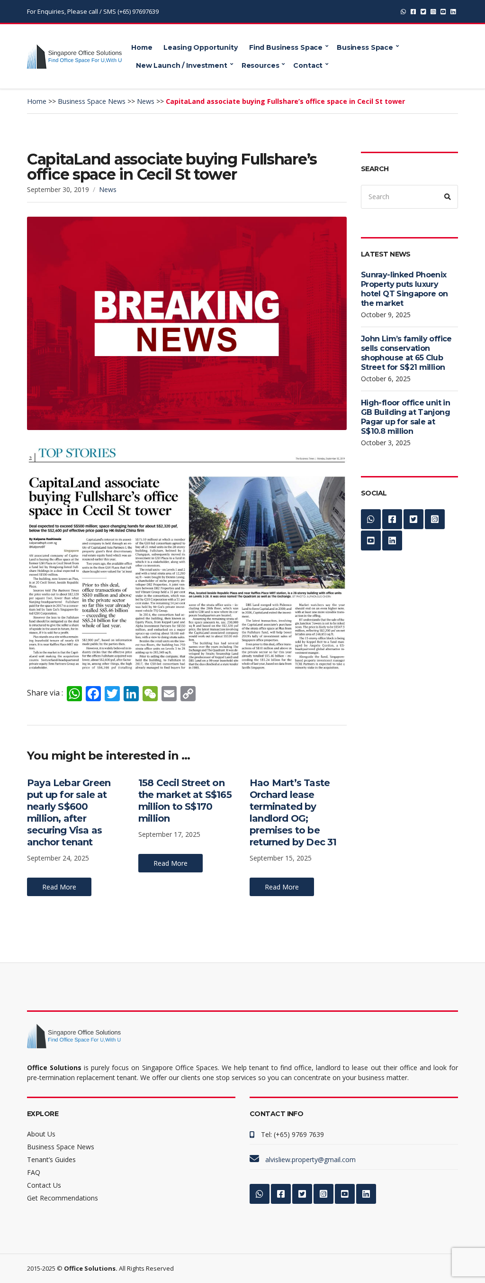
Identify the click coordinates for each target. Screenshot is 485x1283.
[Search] (447, 197)
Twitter (423, 12)
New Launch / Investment (181, 65)
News (108, 189)
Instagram (433, 12)
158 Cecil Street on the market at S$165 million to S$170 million (185, 800)
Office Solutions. (90, 1268)
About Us (41, 1133)
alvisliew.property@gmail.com (310, 1159)
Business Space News (60, 1146)
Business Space (365, 47)
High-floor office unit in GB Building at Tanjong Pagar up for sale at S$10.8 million (405, 417)
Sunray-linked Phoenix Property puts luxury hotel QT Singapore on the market (404, 289)
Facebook (413, 12)
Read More (59, 886)
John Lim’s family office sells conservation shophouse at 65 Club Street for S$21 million (406, 353)
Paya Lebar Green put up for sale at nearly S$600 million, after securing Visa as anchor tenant (68, 812)
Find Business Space (286, 47)
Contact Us (44, 1185)
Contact (308, 65)
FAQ (33, 1172)
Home (141, 47)
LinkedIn (453, 12)
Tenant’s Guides (51, 1159)
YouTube (443, 12)
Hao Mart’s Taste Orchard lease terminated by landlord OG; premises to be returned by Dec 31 (293, 812)
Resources (260, 65)
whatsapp (403, 12)
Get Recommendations (62, 1197)
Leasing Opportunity (200, 47)
